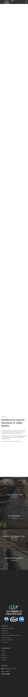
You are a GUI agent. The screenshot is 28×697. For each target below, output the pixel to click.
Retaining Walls (6, 637)
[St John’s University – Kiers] (14, 495)
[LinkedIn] (3, 673)
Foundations (5, 642)
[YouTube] (8, 673)
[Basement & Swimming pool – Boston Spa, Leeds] (14, 538)
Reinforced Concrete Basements (11, 635)
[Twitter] (5, 673)
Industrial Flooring (7, 639)
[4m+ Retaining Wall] (14, 517)
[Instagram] (2, 674)
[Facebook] (6, 673)
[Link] (9, 2)
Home (3, 650)
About (3, 653)
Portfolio (4, 657)
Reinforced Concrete (8, 628)
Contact (4, 659)
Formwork (5, 630)
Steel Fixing (5, 633)
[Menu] (26, 2)
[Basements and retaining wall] (14, 559)
